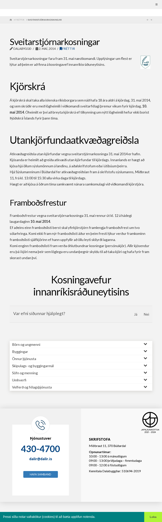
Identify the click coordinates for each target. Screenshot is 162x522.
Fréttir (68, 48)
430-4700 (40, 448)
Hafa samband (40, 474)
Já (135, 314)
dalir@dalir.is (40, 458)
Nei (146, 314)
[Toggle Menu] (81, 4)
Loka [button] (153, 516)
